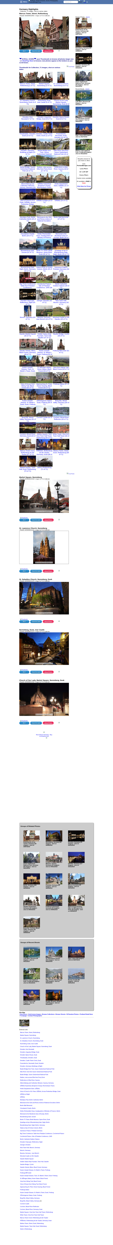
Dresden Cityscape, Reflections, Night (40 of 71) (27, 302)
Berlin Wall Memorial (26, 1105)
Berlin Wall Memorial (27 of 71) (61, 218)
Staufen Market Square (27, 1159)
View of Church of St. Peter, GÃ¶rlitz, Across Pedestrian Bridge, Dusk (40, 1091)
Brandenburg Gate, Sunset (28, 1116)
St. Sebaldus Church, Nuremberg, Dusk (31, 1041)
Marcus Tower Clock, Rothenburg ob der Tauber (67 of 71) (27, 452)
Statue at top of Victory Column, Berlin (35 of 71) (44, 269)
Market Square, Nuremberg (28, 1035)
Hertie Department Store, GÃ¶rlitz (30, 1088)
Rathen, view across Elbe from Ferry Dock (32, 1077)
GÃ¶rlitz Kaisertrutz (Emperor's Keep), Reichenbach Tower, (37, 1085)
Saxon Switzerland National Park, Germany (83, 84)
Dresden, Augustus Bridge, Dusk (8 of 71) (44, 118)
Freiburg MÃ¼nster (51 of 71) (61, 351)
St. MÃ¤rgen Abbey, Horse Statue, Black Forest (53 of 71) (44, 369)
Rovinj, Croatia (74, 981)
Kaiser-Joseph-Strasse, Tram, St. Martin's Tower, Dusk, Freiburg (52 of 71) (27, 370)
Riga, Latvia (84, 136)
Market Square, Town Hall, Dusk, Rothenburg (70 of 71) (27, 469)
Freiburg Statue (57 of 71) (61, 385)
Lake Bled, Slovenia (83, 103)
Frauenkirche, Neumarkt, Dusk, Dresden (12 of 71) (61, 135)
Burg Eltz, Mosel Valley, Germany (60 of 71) (61, 402)
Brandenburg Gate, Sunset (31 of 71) (27, 251)
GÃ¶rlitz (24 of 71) (61, 200)
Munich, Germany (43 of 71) (27, 318)
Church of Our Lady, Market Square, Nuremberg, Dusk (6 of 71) (61, 103)
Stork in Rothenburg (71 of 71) (44, 468)
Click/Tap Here (27, 61)
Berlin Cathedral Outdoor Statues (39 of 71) (61, 285)
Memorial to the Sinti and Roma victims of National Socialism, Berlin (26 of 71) (44, 220)
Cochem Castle (24, 1203)
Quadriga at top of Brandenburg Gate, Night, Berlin (35, 1122)
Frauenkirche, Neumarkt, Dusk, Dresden (32, 1063)
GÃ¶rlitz (22, 1097)
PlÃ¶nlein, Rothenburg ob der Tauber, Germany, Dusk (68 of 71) (44, 453)
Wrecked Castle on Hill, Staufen (29, 1156)
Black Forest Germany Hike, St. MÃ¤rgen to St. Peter (75, 909)
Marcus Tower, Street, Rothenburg (30, 1032)
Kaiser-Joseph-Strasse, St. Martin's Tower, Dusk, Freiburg (37, 1192)
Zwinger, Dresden (25, 1144)
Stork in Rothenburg (26, 1229)
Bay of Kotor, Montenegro (54, 981)
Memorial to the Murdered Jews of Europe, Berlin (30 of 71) (61, 236)
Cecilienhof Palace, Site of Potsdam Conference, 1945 (36, 1136)
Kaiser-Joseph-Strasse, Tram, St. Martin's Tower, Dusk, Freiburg (38, 1175)
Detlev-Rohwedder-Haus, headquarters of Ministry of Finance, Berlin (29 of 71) (44, 236)
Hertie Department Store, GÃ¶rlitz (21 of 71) (61, 185)
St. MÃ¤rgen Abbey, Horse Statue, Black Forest (34, 1178)
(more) (88, 17)
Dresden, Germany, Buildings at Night (31, 1066)
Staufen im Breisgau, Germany (30, 908)
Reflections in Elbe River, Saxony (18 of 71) (61, 169)
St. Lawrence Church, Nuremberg (30, 1038)
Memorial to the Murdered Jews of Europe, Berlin (34, 1114)
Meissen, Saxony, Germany (53, 865)
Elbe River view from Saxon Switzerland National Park (36, 1071)
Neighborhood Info (24, 1026)
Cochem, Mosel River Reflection (29, 1206)
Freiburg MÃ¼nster (25, 1173)
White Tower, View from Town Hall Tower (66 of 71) (61, 436)
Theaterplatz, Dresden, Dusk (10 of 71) (28, 134)
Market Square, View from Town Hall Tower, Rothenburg (36, 1212)
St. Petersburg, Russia (83, 120)
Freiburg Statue (24, 1189)
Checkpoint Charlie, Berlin (28, 1108)
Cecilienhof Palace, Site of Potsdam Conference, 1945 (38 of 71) (44, 286)
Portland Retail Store (86, 1014)
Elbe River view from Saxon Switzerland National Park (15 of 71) (61, 153)
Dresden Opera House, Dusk (28, 1055)
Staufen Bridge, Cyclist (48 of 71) (61, 335)
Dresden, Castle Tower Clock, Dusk (30, 1060)
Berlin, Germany (29, 886)
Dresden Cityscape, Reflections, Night (31, 1142)
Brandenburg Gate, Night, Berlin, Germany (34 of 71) (28, 269)
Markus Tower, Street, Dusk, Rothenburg (32, 1223)
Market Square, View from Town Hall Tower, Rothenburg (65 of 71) (44, 436)
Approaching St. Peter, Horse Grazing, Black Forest (35, 1187)
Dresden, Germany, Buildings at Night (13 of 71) (27, 152)
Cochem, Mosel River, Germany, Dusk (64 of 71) (27, 436)
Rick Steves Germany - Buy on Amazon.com (44, 735)
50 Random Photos (73, 1014)
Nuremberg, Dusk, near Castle (29, 1043)
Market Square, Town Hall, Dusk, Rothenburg (33, 1226)
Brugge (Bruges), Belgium (54, 1003)
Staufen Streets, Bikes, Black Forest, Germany (33, 1167)
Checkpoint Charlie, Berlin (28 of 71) (28, 235)
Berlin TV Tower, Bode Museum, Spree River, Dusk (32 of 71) (44, 252)
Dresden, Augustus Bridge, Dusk (29, 1052)
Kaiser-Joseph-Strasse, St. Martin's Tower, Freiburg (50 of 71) (44, 353)
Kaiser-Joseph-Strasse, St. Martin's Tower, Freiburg (35, 1170)
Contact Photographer (35, 1015)
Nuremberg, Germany (83, 49)
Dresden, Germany (83, 66)
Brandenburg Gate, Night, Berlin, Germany (32, 1125)
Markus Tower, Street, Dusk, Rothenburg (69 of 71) (61, 452)
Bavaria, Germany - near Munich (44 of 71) (44, 318)
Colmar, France (29, 1003)
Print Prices (23, 1014)
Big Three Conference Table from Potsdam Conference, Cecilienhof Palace (42, 1133)
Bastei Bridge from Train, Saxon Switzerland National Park (37, 1069)
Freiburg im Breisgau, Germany (53, 908)
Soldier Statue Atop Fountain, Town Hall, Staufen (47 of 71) (44, 335)
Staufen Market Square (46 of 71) (27, 335)
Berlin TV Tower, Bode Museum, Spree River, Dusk (35, 1119)
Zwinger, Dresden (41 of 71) (44, 301)
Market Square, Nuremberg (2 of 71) (44, 84)
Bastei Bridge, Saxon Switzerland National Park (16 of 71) (27, 169)
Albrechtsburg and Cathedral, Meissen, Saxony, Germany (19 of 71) (27, 186)
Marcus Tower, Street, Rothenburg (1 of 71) (27, 84)
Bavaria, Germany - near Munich (29, 1153)
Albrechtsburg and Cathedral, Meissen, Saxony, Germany (37, 1083)
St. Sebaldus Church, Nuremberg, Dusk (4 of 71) (28, 102)
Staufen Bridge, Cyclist (27, 1164)
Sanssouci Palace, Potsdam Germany (31, 1130)
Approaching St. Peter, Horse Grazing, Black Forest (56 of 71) (44, 386)
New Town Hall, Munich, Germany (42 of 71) (61, 302)
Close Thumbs (71, 66)
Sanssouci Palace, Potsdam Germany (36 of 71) (61, 269)
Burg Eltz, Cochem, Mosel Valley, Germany (31, 930)
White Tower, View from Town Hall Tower (32, 1215)
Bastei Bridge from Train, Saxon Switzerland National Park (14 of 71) (44, 153)
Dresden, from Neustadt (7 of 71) (27, 118)
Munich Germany (74, 886)
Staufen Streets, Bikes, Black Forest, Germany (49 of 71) (27, 352)
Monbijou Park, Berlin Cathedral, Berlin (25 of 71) (28, 219)
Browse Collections (48, 1014)
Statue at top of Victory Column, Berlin (31, 1128)
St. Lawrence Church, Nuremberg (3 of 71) (61, 84)
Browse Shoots (60, 1014)
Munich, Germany (25, 1150)
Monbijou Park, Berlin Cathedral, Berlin (31, 1100)
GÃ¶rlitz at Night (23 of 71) (44, 201)
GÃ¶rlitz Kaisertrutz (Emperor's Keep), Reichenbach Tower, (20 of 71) (44, 186)
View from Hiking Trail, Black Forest (30, 1181)
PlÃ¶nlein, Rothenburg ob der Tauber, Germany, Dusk (36, 1220)
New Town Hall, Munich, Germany (30, 1147)
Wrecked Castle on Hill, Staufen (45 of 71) (61, 318)
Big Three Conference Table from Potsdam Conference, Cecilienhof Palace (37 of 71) (28, 287)
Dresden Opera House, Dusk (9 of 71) (61, 118)
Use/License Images (34, 1014)
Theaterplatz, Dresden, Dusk (28, 1057)
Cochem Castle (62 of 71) (44, 418)
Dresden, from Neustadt (27, 1049)
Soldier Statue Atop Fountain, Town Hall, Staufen (34, 1161)
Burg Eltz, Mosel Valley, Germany (30, 1198)
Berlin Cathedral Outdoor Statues (30, 1139)
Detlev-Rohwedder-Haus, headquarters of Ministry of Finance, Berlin (40, 1111)
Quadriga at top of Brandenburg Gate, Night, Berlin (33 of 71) (61, 252)
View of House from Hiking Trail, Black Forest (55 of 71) (28, 386)
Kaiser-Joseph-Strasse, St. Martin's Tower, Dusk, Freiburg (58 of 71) (27, 403)
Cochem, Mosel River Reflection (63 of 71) (61, 418)
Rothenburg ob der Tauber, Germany (82, 32)
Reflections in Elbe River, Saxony (30, 1080)
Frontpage (23, 1015)
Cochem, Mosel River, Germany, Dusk (31, 1209)
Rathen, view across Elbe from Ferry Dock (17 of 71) (44, 169)
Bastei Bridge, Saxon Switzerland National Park (34, 1074)
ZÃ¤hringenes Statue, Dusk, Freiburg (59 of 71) (44, 402)
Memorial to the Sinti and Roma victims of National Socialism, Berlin (40, 1102)
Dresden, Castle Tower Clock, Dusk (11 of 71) (44, 134)
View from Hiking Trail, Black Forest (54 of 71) (61, 368)
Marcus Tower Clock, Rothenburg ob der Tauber (34, 1217)
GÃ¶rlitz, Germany (75, 865)
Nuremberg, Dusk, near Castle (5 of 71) (44, 101)
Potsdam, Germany (53, 886)
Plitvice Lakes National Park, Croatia (84, 152)
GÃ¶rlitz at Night (25, 1094)
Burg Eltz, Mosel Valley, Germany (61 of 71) (28, 419)
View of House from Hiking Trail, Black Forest (33, 1184)
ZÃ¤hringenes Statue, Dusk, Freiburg (31, 1195)
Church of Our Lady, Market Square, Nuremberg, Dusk (36, 1046)
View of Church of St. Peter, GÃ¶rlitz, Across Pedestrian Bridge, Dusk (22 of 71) (28, 203)
